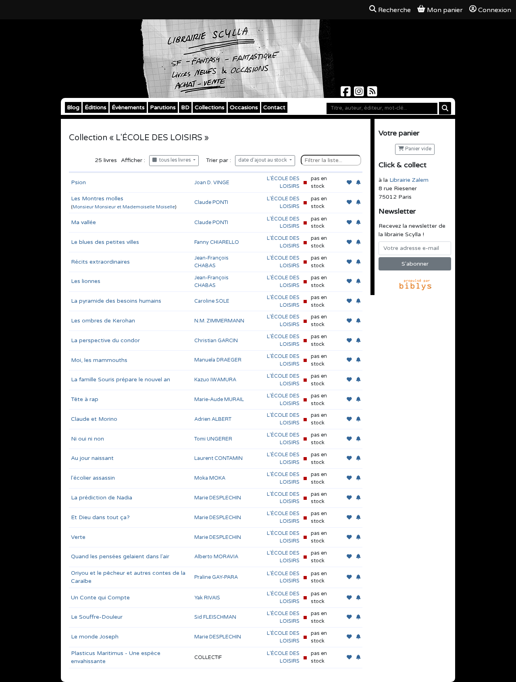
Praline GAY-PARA (216, 577)
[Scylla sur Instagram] (359, 93)
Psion (78, 182)
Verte (78, 537)
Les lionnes (85, 281)
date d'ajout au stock (263, 160)
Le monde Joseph (95, 636)
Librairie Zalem (409, 180)
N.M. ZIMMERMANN (219, 321)
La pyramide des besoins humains (116, 300)
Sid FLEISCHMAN (215, 617)
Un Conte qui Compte (100, 597)
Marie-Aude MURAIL (219, 399)
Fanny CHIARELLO (216, 242)
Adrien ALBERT (212, 419)
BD (185, 107)
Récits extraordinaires (100, 261)
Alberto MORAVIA (216, 556)
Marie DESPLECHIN (217, 498)
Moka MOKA (209, 478)
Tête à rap (84, 399)
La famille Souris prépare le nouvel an (120, 379)
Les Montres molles (97, 198)
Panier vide (417, 149)
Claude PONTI (211, 202)
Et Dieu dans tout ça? (100, 517)
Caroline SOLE (211, 301)
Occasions (244, 107)
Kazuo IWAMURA (215, 379)
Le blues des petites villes (105, 242)
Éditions (95, 107)
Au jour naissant (92, 458)
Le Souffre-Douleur (97, 616)
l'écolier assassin (93, 477)
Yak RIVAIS (207, 598)
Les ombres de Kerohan (103, 320)
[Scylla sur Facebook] (346, 93)
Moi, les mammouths (99, 360)
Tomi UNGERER (213, 439)
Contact (274, 107)
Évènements (128, 107)
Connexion (494, 10)
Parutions (163, 107)
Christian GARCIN (216, 340)
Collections (210, 107)
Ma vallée (83, 222)
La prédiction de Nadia (101, 497)
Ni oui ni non (87, 438)
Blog (73, 107)
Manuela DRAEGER (217, 360)
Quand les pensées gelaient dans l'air (120, 556)
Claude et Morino (94, 419)
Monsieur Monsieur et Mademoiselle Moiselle (124, 207)
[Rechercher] (445, 108)
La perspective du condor (105, 340)
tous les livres (174, 160)
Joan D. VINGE (211, 182)
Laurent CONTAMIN (218, 458)
